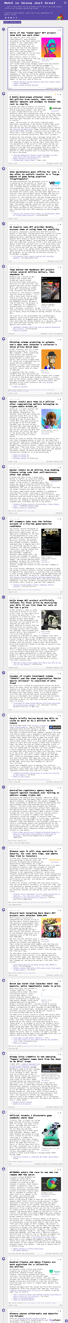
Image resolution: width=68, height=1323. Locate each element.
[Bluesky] (11, 18)
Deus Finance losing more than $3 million (34, 1289)
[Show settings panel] (66, 1321)
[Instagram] (14, 18)
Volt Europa (47, 382)
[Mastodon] (8, 18)
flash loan (38, 477)
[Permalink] (58, 30)
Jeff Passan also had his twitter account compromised (33, 577)
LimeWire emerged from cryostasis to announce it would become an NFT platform (25, 1065)
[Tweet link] (60, 30)
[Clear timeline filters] (60, 16)
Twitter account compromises (45, 390)
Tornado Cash (40, 1303)
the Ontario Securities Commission (41, 902)
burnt (53, 637)
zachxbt (26, 391)
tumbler (55, 1279)
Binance (26, 902)
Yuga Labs (41, 1046)
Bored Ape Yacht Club (30, 390)
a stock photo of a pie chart (43, 1237)
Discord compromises (30, 973)
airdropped (28, 756)
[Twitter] (6, 18)
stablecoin (20, 110)
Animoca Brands (28, 1161)
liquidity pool (47, 122)
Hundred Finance (51, 1303)
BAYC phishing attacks (14, 391)
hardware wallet (27, 440)
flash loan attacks (29, 511)
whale (15, 410)
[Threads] (16, 18)
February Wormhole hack (23, 129)
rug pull (49, 321)
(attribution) (45, 60)
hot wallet (14, 443)
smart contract (16, 625)
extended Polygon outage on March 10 (28, 1319)
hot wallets (14, 412)
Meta (25, 840)
